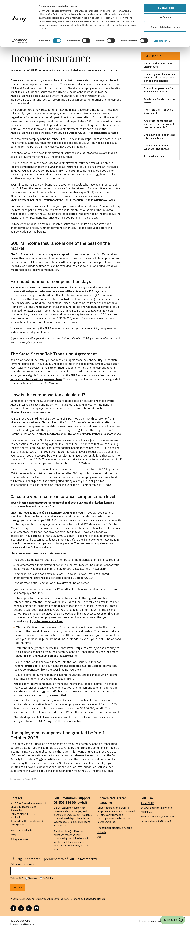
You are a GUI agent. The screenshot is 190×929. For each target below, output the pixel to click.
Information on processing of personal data (159, 921)
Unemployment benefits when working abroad (158, 147)
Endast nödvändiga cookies (165, 27)
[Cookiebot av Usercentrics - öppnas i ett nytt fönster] (19, 41)
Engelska (48, 878)
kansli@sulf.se (18, 824)
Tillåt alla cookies (165, 8)
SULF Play (146, 812)
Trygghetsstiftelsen (25, 665)
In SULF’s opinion (150, 807)
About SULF (147, 803)
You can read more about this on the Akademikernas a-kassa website (79, 434)
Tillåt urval (165, 17)
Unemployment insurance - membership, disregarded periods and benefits (159, 77)
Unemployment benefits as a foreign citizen (159, 136)
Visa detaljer (160, 40)
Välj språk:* (16, 878)
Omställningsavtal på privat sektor (160, 100)
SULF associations (150, 816)
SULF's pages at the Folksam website (60, 721)
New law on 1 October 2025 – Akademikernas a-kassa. (85, 132)
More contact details (21, 830)
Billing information (20, 839)
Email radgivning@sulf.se (67, 807)
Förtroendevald (149, 821)
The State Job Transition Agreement (158, 111)
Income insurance (154, 156)
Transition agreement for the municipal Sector (158, 90)
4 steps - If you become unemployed (158, 65)
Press (13, 834)
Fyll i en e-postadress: (22, 864)
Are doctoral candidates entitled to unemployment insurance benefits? (159, 124)
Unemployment (153, 56)
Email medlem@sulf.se (66, 831)
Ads (99, 836)
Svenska (32, 878)
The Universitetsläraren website (114, 827)
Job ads (101, 832)
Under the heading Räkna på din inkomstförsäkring (41, 512)
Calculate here (81, 568)
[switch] (86, 40)
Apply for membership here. (46, 621)
